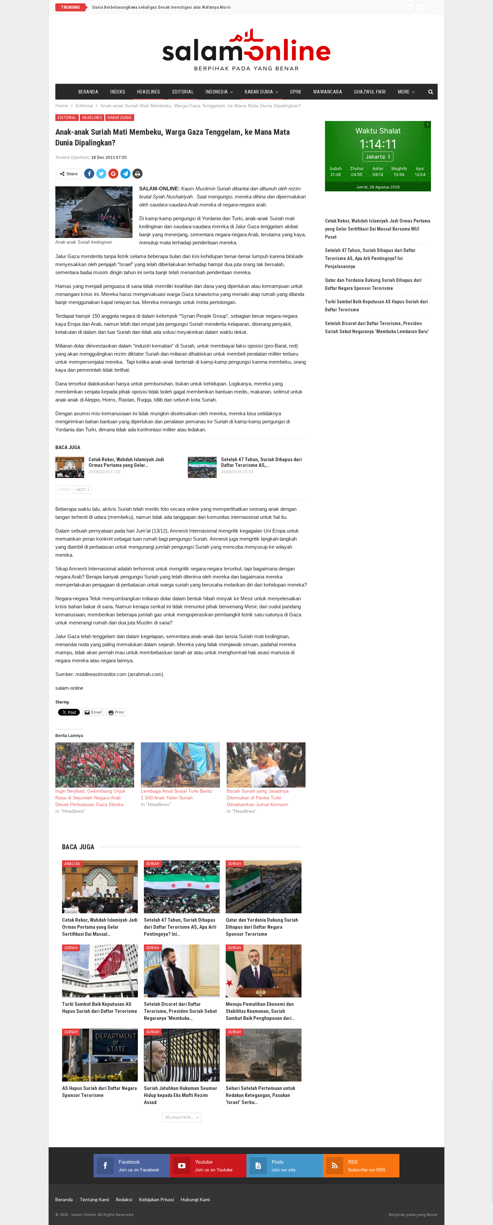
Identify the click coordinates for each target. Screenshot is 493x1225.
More (404, 92)
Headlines (148, 92)
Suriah (152, 863)
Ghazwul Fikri (370, 92)
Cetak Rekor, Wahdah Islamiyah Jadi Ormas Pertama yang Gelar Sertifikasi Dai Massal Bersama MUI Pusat (377, 229)
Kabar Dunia (259, 92)
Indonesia (217, 92)
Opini (295, 92)
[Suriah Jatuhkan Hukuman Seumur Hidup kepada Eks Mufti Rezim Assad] (182, 1055)
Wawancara (327, 92)
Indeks (117, 92)
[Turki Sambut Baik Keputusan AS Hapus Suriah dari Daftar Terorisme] (100, 970)
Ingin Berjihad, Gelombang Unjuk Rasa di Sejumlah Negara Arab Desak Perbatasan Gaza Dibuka (90, 797)
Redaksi (124, 1199)
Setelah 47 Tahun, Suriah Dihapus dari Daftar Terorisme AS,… (261, 462)
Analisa (72, 863)
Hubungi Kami (195, 1199)
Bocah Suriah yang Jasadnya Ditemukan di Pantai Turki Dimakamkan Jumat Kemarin (258, 797)
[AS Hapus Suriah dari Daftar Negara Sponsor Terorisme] (100, 1055)
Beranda (88, 92)
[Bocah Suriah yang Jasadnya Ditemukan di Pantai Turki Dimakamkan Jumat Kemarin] (266, 765)
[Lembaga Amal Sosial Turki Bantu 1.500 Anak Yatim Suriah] (180, 765)
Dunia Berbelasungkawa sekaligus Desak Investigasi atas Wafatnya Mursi (161, 7)
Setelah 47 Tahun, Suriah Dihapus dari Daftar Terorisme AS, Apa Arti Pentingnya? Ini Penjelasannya (370, 258)
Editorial (183, 92)
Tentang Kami (94, 1199)
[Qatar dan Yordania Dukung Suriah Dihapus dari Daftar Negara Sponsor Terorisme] (264, 886)
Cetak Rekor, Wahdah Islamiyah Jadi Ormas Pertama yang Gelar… (126, 462)
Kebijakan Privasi (156, 1199)
